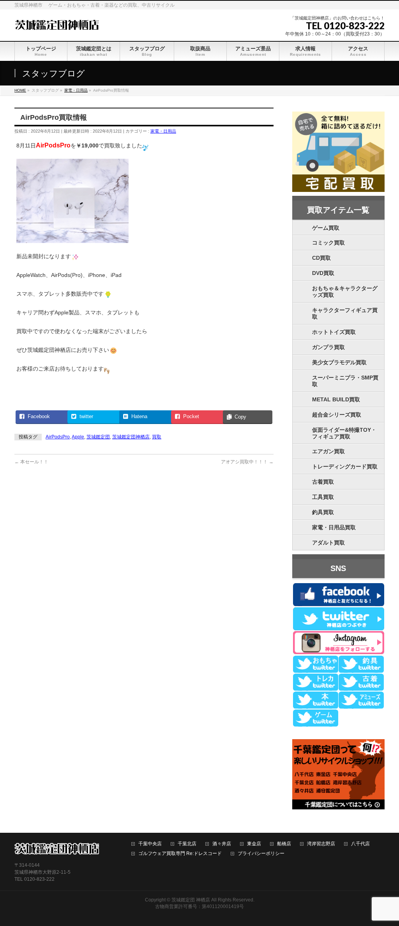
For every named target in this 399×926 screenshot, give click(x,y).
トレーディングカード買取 (345, 466)
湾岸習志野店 (321, 843)
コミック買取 (328, 242)
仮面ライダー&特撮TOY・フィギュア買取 (344, 433)
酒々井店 (221, 843)
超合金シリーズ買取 (336, 415)
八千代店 (360, 843)
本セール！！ (31, 462)
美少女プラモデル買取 (339, 362)
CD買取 (321, 258)
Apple (78, 437)
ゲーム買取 (325, 228)
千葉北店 (187, 843)
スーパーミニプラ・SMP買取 (345, 380)
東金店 (254, 843)
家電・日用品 (163, 131)
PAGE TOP (383, 891)
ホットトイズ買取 (334, 332)
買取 (156, 437)
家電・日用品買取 (334, 527)
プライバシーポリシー (261, 853)
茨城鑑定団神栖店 (131, 437)
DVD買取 (323, 273)
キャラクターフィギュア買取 (345, 313)
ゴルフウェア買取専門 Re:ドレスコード (180, 853)
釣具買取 (323, 512)
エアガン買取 (328, 451)
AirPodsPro (58, 437)
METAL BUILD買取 (336, 399)
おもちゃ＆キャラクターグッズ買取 (345, 291)
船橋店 (284, 843)
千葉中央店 (150, 843)
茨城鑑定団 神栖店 (190, 900)
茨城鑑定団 (98, 437)
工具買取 (323, 497)
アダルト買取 (328, 542)
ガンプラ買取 (328, 347)
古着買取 (323, 482)
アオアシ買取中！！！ (247, 462)
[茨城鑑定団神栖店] (56, 24)
